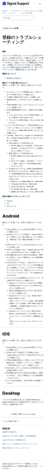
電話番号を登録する (14, 78)
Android (9, 201)
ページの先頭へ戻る (9, 421)
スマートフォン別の (14, 278)
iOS (8, 203)
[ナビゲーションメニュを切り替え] (40, 4)
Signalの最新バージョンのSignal (18, 229)
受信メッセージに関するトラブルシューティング (20, 444)
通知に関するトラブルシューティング (16, 448)
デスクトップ (11, 206)
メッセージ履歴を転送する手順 (14, 67)
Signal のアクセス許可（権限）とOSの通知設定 (19, 436)
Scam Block (31, 156)
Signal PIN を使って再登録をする (14, 440)
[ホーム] (16, 3)
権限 (39, 234)
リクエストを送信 (28, 414)
